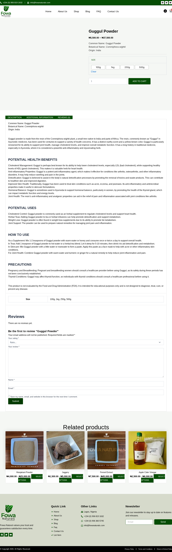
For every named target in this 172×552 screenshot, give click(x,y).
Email (11, 388)
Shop (76, 11)
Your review (13, 347)
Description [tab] (15, 117)
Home (48, 11)
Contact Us (113, 11)
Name (11, 380)
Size (93, 60)
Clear (93, 71)
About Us (62, 11)
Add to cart (139, 81)
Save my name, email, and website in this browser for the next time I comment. (44, 397)
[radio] (98, 67)
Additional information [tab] (39, 117)
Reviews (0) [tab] (64, 117)
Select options (30, 478)
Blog (87, 11)
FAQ (98, 11)
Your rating (13, 338)
